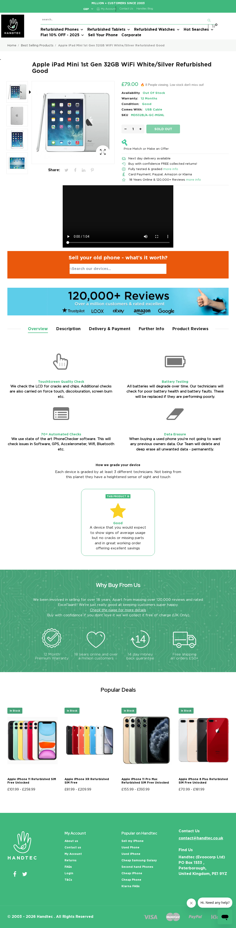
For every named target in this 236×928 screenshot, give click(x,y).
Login (69, 873)
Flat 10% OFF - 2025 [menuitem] (60, 35)
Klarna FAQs (130, 886)
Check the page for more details (118, 610)
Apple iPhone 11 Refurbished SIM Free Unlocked (31, 780)
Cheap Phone (131, 879)
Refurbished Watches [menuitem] (154, 29)
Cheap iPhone (131, 873)
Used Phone (130, 847)
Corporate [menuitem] (131, 35)
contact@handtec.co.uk (201, 838)
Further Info (151, 328)
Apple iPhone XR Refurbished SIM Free (87, 780)
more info (170, 169)
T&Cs (68, 879)
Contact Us (126, 8)
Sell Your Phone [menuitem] (103, 35)
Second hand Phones (137, 866)
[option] (19, 93)
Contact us (73, 847)
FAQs (68, 866)
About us (71, 841)
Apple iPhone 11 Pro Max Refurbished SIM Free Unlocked (145, 780)
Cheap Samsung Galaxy (139, 860)
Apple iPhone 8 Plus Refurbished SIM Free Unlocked (203, 780)
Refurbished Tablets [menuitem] (106, 29)
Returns (71, 860)
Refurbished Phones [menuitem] (60, 29)
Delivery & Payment (109, 328)
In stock (15, 710)
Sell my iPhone (132, 841)
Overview (38, 328)
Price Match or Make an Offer (146, 148)
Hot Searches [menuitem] (196, 29)
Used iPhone (130, 854)
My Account (73, 854)
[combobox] (118, 269)
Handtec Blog (144, 8)
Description (68, 328)
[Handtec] (12, 26)
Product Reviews (190, 328)
